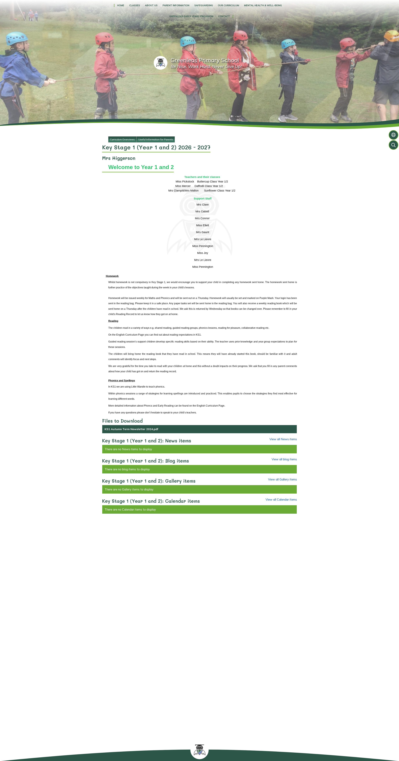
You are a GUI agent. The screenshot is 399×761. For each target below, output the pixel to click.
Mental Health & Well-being (263, 5)
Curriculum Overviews (122, 139)
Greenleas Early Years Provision (191, 16)
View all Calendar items (281, 499)
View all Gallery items (282, 479)
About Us (151, 5)
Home (120, 5)
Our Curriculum (228, 5)
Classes (134, 5)
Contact (224, 16)
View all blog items (284, 459)
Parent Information (176, 5)
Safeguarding (203, 5)
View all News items (283, 439)
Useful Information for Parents (155, 139)
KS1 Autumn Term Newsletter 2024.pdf (131, 429)
